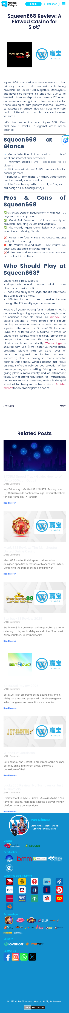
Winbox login (53, 343)
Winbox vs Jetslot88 (19, 753)
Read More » (10, 502)
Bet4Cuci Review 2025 (21, 686)
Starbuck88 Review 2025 (23, 618)
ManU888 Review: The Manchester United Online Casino (30, 549)
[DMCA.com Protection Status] (34, 1009)
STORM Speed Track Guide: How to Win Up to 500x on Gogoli (34, 478)
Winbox (54, 317)
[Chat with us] (65, 140)
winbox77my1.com (23, 1001)
